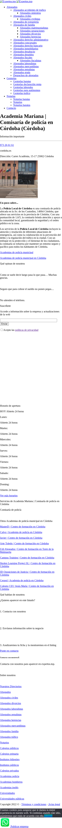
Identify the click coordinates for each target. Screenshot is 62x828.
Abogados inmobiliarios (25, 48)
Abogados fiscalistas (30, 60)
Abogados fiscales (22, 57)
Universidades (7, 793)
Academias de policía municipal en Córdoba (23, 258)
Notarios (17, 102)
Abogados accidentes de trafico (29, 10)
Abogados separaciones (32, 30)
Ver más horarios (9, 495)
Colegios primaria (9, 753)
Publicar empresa (19, 826)
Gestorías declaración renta (27, 84)
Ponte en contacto (9, 650)
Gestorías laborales (23, 87)
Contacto (11, 108)
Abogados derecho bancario (27, 45)
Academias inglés (9, 787)
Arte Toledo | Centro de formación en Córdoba (24, 543)
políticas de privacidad (26, 330)
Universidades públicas (12, 798)
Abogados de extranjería (26, 21)
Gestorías (11, 78)
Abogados (12, 7)
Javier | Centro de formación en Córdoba (21, 537)
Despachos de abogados (25, 75)
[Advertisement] (31, 365)
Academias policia (9, 776)
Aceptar (48, 815)
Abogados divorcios (30, 33)
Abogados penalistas (24, 69)
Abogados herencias (30, 36)
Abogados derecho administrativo (30, 39)
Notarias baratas (21, 99)
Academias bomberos (11, 781)
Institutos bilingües (10, 759)
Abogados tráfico (9, 737)
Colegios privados (9, 770)
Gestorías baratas (22, 81)
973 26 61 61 (7, 145)
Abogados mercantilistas (26, 66)
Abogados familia (9, 731)
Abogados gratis (21, 72)
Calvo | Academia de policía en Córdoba (21, 532)
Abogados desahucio (24, 51)
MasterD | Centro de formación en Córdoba (22, 526)
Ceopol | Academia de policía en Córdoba (21, 580)
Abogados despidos (23, 54)
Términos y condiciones (33, 804)
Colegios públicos (9, 748)
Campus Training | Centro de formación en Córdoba (27, 557)
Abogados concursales (25, 42)
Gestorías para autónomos (26, 90)
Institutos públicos (9, 765)
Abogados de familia (24, 24)
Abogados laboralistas (24, 63)
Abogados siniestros (30, 13)
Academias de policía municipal (16, 252)
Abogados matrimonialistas (34, 27)
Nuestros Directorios (10, 686)
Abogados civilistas (30, 19)
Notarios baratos (21, 105)
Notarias (11, 96)
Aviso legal (54, 804)
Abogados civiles (22, 16)
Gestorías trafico (21, 93)
